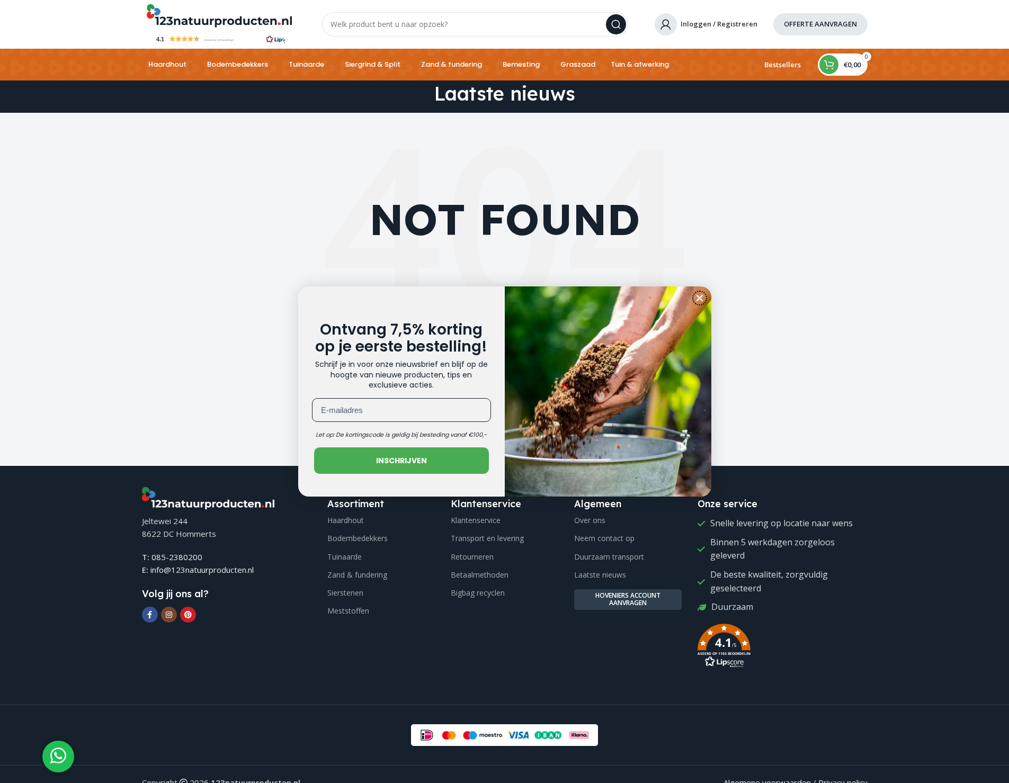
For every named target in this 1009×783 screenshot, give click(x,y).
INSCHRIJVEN (401, 460)
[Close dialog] (699, 298)
